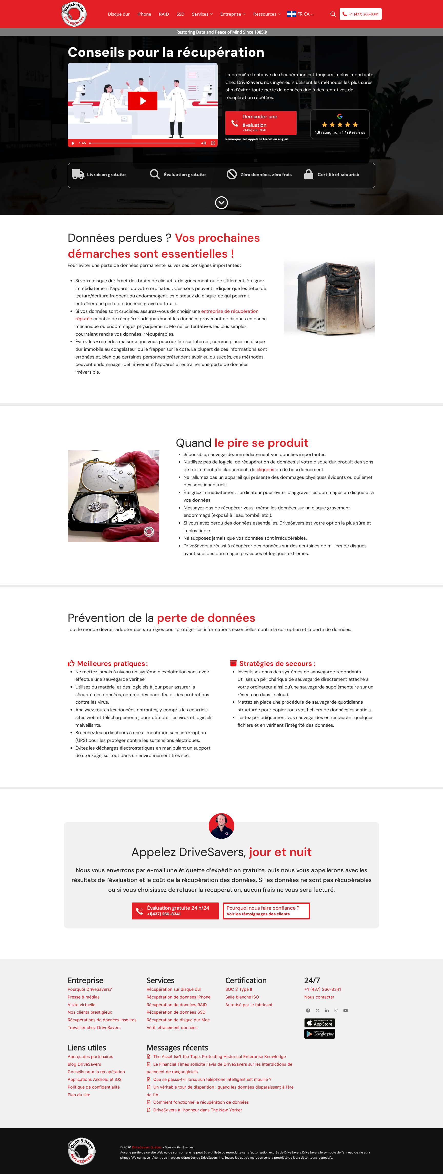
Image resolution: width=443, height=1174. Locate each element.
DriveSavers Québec (147, 1147)
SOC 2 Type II (238, 989)
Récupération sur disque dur (174, 989)
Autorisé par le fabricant (249, 1004)
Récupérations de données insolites (102, 1019)
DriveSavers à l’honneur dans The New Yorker (197, 1109)
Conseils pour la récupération (96, 1071)
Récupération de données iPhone (178, 997)
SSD (180, 14)
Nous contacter (319, 997)
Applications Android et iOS (95, 1079)
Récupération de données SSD (176, 1012)
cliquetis (265, 470)
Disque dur (119, 14)
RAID (164, 14)
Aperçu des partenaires (90, 1056)
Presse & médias (83, 997)
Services (200, 14)
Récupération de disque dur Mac (178, 1019)
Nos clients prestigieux (90, 1012)
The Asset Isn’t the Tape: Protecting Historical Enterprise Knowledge (219, 1056)
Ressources (264, 14)
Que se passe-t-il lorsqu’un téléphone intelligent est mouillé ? (212, 1079)
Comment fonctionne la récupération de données (201, 1102)
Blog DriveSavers (84, 1064)
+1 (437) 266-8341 (322, 989)
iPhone (144, 14)
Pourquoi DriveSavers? (90, 989)
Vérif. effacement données (172, 1027)
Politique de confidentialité (94, 1087)
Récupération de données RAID (177, 1004)
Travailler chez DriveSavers (94, 1027)
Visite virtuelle (81, 1004)
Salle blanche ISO (242, 997)
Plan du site (79, 1094)
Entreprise (230, 14)
